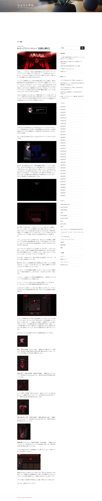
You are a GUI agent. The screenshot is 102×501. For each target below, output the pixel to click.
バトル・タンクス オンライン (67, 239)
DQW (61, 212)
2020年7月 (63, 190)
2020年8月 (63, 187)
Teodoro (64, 98)
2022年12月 (63, 117)
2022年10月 (63, 123)
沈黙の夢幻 (63, 245)
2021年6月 (63, 167)
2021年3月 (63, 176)
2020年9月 (63, 184)
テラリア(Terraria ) (64, 236)
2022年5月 (63, 137)
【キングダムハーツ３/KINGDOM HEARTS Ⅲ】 (71, 229)
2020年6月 (63, 192)
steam (61, 226)
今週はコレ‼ (63, 71)
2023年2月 (63, 112)
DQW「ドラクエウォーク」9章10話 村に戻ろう (72, 96)
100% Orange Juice (65, 204)
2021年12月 (63, 151)
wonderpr (78, 80)
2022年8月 (63, 129)
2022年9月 (63, 126)
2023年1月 (63, 115)
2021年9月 (63, 159)
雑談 (61, 247)
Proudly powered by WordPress (24, 497)
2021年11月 (63, 154)
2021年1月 (63, 181)
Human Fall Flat (64, 218)
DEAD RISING (63, 210)
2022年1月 (63, 148)
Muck (61, 221)
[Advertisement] (51, 23)
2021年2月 (63, 179)
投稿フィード (63, 259)
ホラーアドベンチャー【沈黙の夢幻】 (34, 48)
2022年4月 (63, 140)
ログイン (62, 256)
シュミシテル (25, 5)
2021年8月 (63, 162)
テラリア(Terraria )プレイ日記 (67, 80)
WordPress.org (64, 264)
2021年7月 (63, 165)
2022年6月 (63, 134)
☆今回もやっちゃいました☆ (67, 68)
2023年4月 (63, 106)
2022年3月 (63, 142)
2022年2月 (63, 145)
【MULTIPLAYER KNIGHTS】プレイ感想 (70, 66)
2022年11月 (63, 120)
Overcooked (63, 223)
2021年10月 (63, 156)
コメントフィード (64, 262)
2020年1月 (63, 195)
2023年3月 (63, 109)
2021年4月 (63, 173)
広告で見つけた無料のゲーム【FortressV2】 (70, 92)
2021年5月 (63, 170)
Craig (61, 93)
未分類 (62, 242)
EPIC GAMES (63, 215)
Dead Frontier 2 (64, 207)
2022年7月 (63, 131)
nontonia (68, 84)
